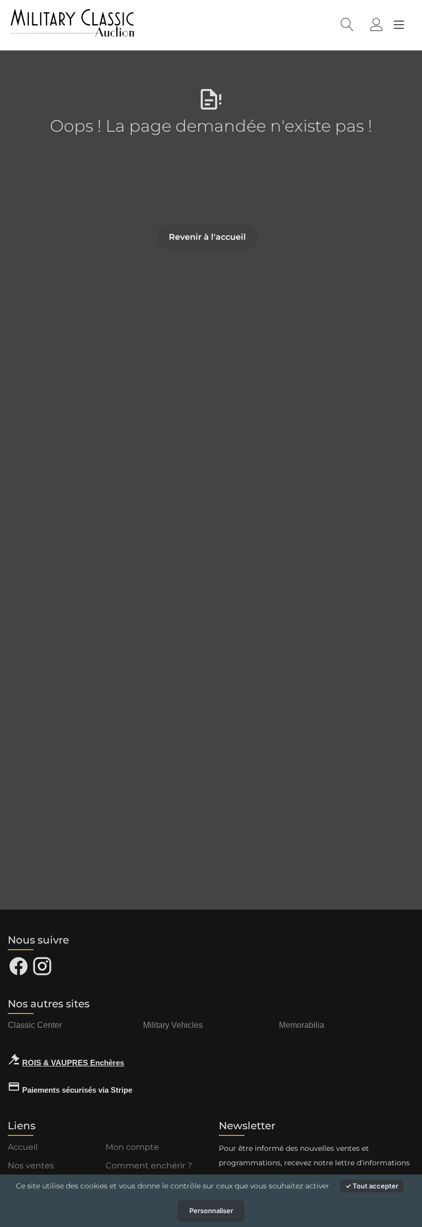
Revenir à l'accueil (207, 237)
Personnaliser (211, 1210)
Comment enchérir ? (149, 1165)
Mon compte (132, 1147)
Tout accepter (374, 1186)
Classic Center (35, 1025)
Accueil (23, 1147)
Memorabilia (301, 1025)
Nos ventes (31, 1165)
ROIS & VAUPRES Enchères (73, 1062)
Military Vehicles (173, 1025)
